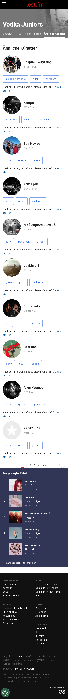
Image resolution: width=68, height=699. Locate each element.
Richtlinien (43, 677)
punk (35, 78)
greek (36, 160)
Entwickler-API (11, 611)
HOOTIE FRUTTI (33, 545)
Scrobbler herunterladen (16, 607)
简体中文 (17, 663)
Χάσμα (29, 103)
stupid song (31, 529)
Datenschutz (30, 677)
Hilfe (37, 595)
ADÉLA (28, 485)
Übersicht (8, 33)
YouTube (39, 643)
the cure (29, 497)
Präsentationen (11, 595)
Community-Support (46, 587)
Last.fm (35, 4)
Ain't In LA (30, 481)
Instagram (41, 639)
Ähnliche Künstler (55, 33)
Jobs (5, 591)
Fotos (37, 33)
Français (40, 656)
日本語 (6, 659)
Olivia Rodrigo (32, 501)
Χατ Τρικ (31, 184)
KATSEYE (29, 549)
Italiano (51, 656)
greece (22, 160)
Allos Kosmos (33, 387)
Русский (40, 659)
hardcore (51, 78)
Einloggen (40, 611)
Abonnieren (41, 615)
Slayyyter (29, 517)
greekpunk (39, 404)
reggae (35, 363)
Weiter (62, 465)
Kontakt (7, 587)
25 (44, 464)
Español (28, 656)
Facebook (40, 628)
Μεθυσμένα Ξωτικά (40, 225)
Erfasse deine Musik (46, 583)
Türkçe (6, 663)
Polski (16, 659)
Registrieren (42, 607)
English (7, 656)
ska (21, 363)
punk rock (11, 119)
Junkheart (31, 265)
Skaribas (30, 347)
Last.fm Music (29, 681)
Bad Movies (32, 143)
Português (27, 659)
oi (6, 322)
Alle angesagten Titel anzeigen (19, 562)
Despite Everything (37, 62)
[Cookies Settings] (5, 692)
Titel (19, 33)
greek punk (43, 119)
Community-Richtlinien (47, 591)
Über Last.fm (10, 583)
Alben (28, 33)
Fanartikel (8, 623)
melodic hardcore (15, 78)
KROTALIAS (32, 428)
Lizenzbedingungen (13, 677)
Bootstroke (32, 306)
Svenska (52, 659)
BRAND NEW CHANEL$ (37, 513)
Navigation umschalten (4, 4)
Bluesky (39, 635)
